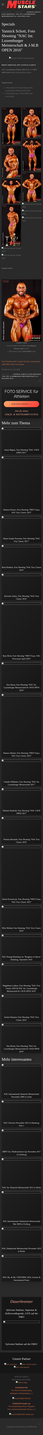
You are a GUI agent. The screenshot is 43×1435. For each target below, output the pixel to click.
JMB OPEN (6, 364)
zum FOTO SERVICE (20, 404)
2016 (12, 364)
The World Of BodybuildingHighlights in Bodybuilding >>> (21, 1390)
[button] (3, 4)
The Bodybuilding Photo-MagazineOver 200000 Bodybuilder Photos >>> (21, 1406)
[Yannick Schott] (21, 310)
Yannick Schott (23, 362)
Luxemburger (35, 362)
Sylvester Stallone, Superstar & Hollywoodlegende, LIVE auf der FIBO (21, 1313)
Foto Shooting (7, 362)
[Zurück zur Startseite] (21, 4)
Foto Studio (19, 364)
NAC (15, 362)
